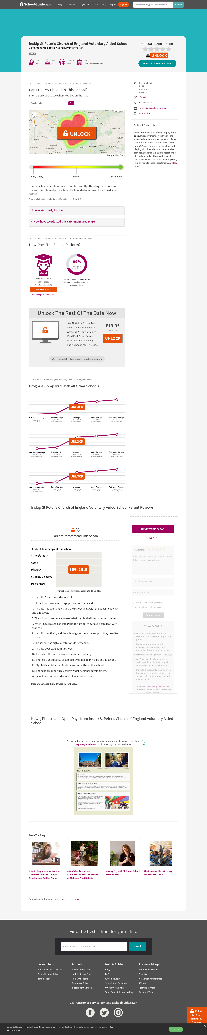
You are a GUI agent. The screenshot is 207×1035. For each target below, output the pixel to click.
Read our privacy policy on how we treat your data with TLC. (89, 1027)
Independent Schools (82, 987)
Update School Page (82, 974)
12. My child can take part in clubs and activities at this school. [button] (68, 665)
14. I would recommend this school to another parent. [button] (63, 676)
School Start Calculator (116, 983)
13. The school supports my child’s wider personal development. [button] (69, 670)
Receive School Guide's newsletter (148, 607)
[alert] (103, 1029)
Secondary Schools (81, 983)
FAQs (107, 974)
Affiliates (143, 983)
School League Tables (48, 974)
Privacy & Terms (146, 992)
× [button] (204, 1026)
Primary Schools (80, 978)
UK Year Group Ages (114, 987)
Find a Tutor (44, 978)
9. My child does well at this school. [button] (52, 648)
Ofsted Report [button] (38, 294)
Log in (153, 538)
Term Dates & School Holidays (119, 992)
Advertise (143, 974)
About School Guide (148, 969)
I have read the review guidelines (148, 602)
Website (143, 97)
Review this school (153, 529)
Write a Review (112, 978)
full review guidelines (155, 686)
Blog (107, 969)
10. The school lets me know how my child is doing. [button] (62, 654)
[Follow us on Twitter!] (103, 1012)
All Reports (50, 294)
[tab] (76, 211)
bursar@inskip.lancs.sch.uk (153, 108)
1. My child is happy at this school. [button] (52, 549)
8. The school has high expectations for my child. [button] (60, 643)
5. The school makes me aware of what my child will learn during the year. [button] (75, 618)
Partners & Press (147, 987)
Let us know (73, 899)
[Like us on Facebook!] (89, 1012)
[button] (76, 210)
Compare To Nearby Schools (157, 63)
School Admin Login (81, 969)
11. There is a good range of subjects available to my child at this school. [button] (74, 659)
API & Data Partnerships (150, 978)
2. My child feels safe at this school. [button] (52, 597)
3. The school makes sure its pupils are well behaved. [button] (63, 603)
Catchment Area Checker (50, 969)
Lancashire (144, 113)
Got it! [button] (176, 1029)
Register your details (85, 744)
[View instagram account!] (117, 1012)
